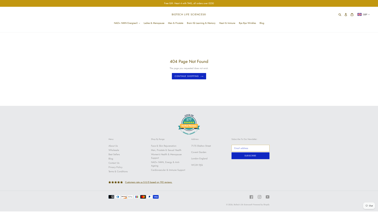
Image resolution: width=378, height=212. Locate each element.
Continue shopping (187, 76)
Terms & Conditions (118, 171)
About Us (113, 146)
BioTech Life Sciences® (189, 14)
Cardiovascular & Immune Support (168, 170)
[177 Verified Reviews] (189, 136)
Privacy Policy (115, 167)
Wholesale (114, 150)
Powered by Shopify (261, 204)
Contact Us (114, 163)
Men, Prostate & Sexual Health (166, 150)
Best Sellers (114, 154)
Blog (111, 158)
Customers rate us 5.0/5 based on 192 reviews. (148, 182)
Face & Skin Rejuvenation (163, 146)
